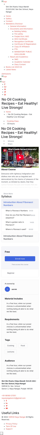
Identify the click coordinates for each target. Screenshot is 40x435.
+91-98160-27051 (9, 395)
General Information (18, 26)
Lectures (10, 352)
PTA (16, 49)
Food (23, 345)
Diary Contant (20, 64)
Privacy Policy (11, 424)
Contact (9, 21)
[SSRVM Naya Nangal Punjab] (4, 1)
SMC (16, 59)
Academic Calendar (22, 62)
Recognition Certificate (23, 41)
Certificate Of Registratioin (25, 44)
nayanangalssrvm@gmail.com (13, 398)
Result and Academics (19, 57)
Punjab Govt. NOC (21, 36)
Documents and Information (21, 29)
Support (9, 429)
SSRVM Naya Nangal (17, 417)
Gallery (9, 19)
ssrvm (14, 289)
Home (8, 16)
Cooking (10, 345)
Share (10, 144)
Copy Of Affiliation (22, 47)
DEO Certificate (20, 39)
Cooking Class (13, 121)
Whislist (11, 141)
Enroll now (20, 259)
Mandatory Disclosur (14, 24)
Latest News (11, 69)
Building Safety (20, 31)
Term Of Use (11, 426)
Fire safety (18, 34)
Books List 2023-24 (14, 67)
